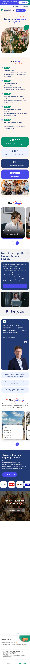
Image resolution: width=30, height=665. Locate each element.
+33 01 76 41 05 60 (9, 432)
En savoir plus (9, 474)
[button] (12, 243)
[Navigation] (27, 10)
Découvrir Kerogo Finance (12, 286)
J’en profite (22, 2)
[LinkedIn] (25, 342)
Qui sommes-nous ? (17, 6)
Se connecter (26, 6)
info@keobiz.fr (8, 430)
